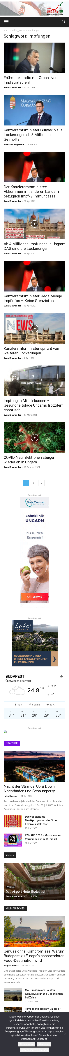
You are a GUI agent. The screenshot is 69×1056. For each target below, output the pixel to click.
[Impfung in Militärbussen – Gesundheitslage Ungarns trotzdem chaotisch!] (34, 381)
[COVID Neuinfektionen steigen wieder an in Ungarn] (34, 437)
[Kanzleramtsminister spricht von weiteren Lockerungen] (34, 328)
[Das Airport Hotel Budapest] (34, 881)
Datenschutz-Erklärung (34, 1049)
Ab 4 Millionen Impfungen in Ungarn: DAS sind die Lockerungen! (34, 246)
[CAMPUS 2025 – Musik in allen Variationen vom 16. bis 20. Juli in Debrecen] (13, 840)
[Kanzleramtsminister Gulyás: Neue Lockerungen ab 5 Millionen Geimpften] (34, 110)
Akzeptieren (27, 1044)
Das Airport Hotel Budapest (25, 892)
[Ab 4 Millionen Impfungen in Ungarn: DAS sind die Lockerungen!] (34, 224)
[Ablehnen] (64, 1034)
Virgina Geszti (11, 965)
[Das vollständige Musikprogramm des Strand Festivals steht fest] (13, 821)
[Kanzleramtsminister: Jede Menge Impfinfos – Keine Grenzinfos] (34, 276)
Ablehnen (43, 1044)
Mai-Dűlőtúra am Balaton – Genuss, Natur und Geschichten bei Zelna (44, 994)
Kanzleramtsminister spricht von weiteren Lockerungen (31, 350)
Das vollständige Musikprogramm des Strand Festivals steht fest (42, 820)
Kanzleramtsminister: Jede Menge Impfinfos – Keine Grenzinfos (33, 298)
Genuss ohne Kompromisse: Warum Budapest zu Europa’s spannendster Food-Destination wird (34, 956)
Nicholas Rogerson (14, 144)
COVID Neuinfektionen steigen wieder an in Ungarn (29, 459)
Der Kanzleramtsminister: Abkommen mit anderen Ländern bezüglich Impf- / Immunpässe (31, 191)
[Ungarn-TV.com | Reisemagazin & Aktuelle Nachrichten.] (34, 8)
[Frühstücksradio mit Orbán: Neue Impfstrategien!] (34, 58)
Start (6, 30)
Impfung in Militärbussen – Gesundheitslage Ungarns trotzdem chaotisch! (33, 405)
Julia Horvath (11, 795)
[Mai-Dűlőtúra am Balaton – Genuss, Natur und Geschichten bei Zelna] (13, 994)
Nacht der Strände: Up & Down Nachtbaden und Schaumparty (29, 788)
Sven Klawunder (12, 87)
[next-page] (41, 483)
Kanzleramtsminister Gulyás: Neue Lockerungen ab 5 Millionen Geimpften (33, 135)
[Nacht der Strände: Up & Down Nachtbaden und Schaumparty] (34, 766)
